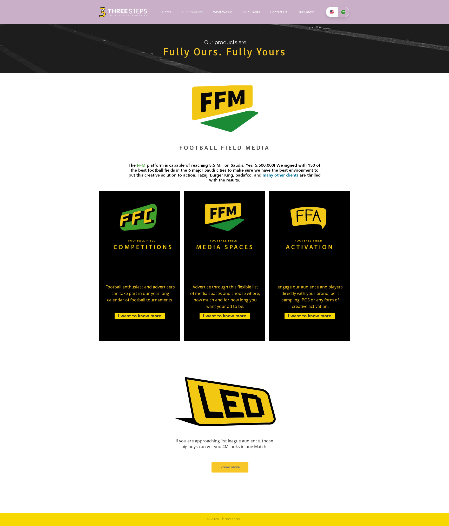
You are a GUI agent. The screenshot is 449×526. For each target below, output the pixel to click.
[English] (332, 12)
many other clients (280, 175)
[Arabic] (343, 12)
